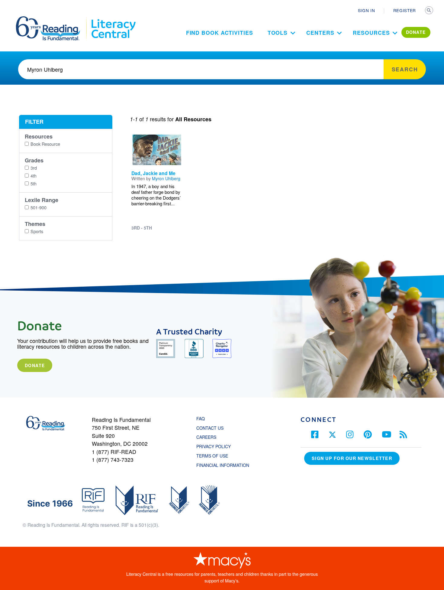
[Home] (52, 19)
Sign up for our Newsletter (352, 458)
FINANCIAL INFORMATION (222, 465)
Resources (371, 32)
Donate (35, 365)
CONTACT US (211, 428)
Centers (320, 32)
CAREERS (206, 437)
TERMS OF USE (215, 456)
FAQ (200, 419)
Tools (278, 32)
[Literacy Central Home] (113, 19)
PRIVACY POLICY (213, 446)
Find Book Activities (219, 32)
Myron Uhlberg (166, 178)
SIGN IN (366, 10)
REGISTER (404, 10)
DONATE (416, 32)
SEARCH (429, 10)
